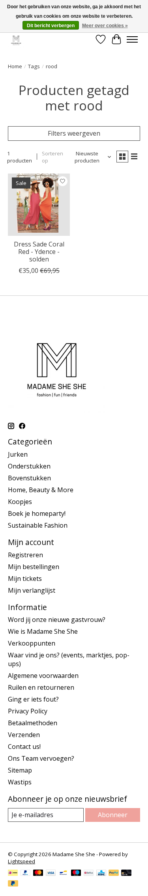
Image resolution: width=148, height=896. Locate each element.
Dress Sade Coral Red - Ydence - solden (39, 251)
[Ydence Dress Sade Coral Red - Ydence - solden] (39, 204)
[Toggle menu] (132, 39)
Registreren (25, 555)
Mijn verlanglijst (31, 590)
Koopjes (20, 501)
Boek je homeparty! (37, 513)
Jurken (18, 454)
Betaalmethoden (32, 723)
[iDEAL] (13, 873)
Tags (34, 66)
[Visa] (51, 873)
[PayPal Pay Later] (13, 884)
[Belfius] (89, 873)
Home (15, 66)
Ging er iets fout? (33, 699)
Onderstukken (29, 466)
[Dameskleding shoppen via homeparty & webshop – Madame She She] (16, 39)
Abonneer (112, 814)
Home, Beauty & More (40, 489)
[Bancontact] (63, 873)
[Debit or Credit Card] (126, 873)
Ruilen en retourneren (41, 687)
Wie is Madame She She (43, 631)
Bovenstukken (29, 478)
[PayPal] (26, 873)
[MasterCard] (38, 873)
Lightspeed (21, 861)
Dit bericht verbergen (51, 25)
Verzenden (24, 734)
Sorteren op (52, 157)
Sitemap (20, 770)
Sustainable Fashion (37, 525)
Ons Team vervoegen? (41, 758)
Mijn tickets (25, 578)
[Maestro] (76, 873)
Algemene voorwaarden (43, 675)
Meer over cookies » (105, 25)
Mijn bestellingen (33, 566)
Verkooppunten (31, 643)
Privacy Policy (27, 711)
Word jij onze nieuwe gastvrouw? (56, 619)
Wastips (20, 782)
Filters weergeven (74, 133)
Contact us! (24, 746)
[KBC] (101, 873)
